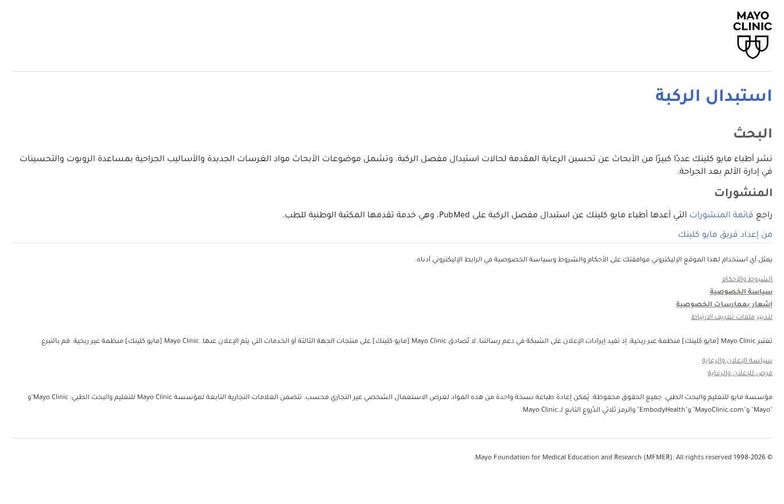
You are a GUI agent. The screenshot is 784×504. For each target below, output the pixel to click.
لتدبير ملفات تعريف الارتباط (732, 318)
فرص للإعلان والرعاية (740, 374)
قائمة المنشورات (721, 216)
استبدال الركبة (714, 98)
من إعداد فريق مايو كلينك (725, 235)
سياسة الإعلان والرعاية (737, 361)
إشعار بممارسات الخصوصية (724, 305)
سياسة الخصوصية (741, 292)
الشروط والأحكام (747, 280)
